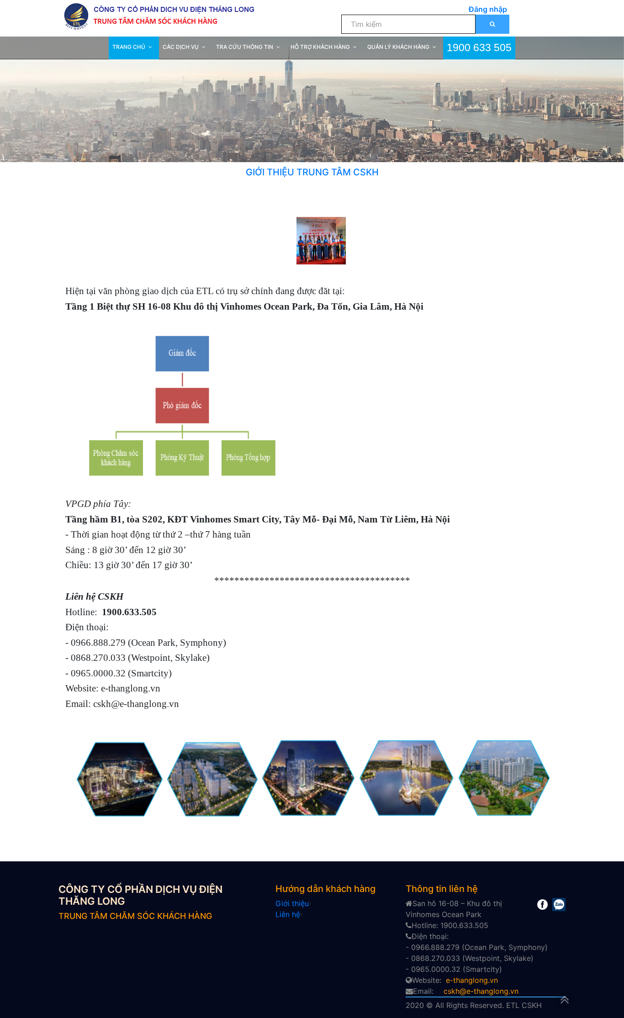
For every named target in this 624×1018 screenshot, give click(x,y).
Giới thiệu (292, 903)
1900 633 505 (479, 47)
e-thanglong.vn (472, 980)
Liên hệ (287, 914)
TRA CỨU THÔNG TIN (244, 46)
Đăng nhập (488, 9)
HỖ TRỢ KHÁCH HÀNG (320, 46)
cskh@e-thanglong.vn (481, 991)
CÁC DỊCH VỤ (181, 46)
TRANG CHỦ (128, 46)
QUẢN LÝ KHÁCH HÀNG (398, 46)
